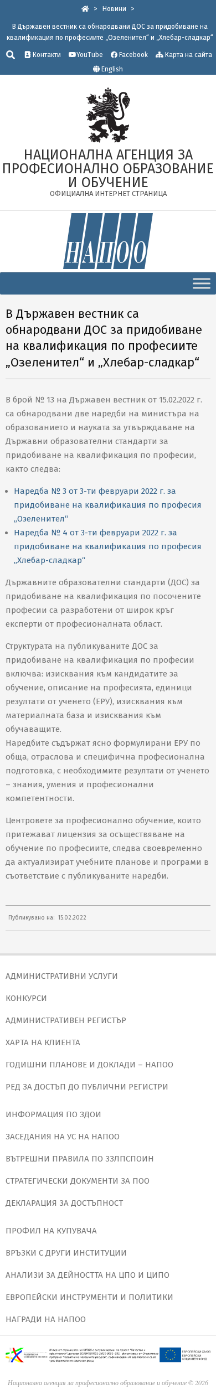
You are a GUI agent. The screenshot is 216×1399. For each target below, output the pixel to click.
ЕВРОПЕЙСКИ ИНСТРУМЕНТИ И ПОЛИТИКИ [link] (89, 1297)
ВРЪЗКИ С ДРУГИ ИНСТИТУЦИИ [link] (66, 1253)
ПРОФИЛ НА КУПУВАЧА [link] (51, 1231)
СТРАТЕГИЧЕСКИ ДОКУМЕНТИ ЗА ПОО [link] (78, 1181)
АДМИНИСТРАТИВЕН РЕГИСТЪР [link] (66, 1020)
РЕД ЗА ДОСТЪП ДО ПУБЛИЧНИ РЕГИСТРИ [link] (87, 1087)
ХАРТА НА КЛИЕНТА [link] (43, 1042)
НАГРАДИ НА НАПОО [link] (46, 1319)
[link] (85, 9)
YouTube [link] (89, 55)
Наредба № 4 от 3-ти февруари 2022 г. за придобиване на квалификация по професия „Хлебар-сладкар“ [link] (108, 546)
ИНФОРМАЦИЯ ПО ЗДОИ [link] (53, 1114)
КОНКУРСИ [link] (26, 998)
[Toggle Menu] (201, 283)
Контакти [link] (46, 55)
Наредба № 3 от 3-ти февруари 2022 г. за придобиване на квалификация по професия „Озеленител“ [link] (108, 505)
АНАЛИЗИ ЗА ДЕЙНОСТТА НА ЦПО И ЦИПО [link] (87, 1275)
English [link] (112, 69)
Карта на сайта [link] (187, 55)
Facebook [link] (132, 55)
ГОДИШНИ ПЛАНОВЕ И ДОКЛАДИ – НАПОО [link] (89, 1065)
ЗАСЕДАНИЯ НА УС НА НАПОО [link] (63, 1137)
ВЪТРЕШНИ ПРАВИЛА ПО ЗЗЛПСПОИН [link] (80, 1159)
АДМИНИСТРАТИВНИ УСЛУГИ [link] (62, 976)
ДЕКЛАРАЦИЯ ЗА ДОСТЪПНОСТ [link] (64, 1203)
